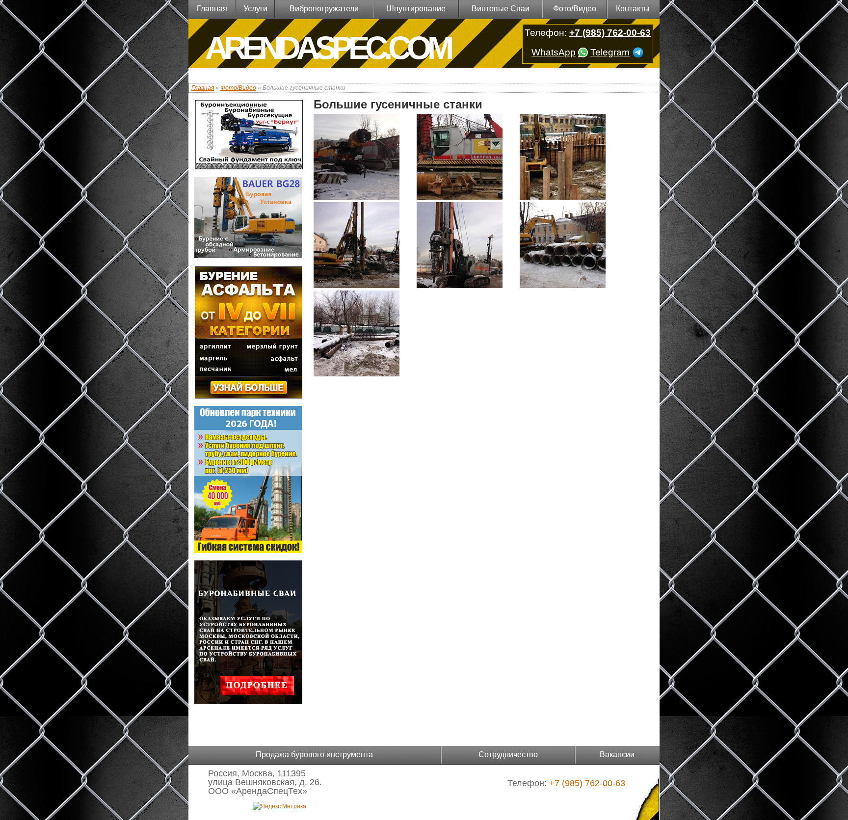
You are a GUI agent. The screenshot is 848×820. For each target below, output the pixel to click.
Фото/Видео (574, 8)
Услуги (255, 8)
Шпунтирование (416, 8)
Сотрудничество (508, 754)
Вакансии (617, 754)
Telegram (610, 52)
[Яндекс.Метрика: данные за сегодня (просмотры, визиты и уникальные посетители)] (279, 806)
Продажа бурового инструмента (314, 754)
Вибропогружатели (324, 8)
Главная (212, 8)
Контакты (633, 8)
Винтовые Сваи (501, 8)
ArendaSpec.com (327, 48)
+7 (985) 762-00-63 (610, 32)
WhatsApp (553, 52)
